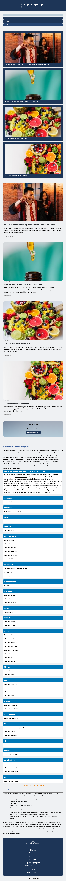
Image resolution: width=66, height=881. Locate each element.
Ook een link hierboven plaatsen (33, 786)
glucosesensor (8, 572)
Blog (5, 18)
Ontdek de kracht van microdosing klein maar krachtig (23, 284)
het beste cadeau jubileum (12, 764)
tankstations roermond (11, 521)
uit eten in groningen (10, 684)
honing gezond (8, 576)
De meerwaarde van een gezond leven (17, 344)
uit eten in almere (9, 671)
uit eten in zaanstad (10, 768)
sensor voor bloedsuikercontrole (51, 481)
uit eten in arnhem (10, 732)
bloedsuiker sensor (21, 477)
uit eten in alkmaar (10, 602)
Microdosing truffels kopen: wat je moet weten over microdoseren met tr (29, 225)
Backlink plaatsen (33, 432)
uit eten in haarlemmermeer (12, 692)
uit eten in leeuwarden (11, 771)
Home (6, 15)
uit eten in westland (10, 735)
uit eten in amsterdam (11, 544)
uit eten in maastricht (11, 709)
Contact (7, 21)
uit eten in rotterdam (10, 551)
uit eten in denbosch (10, 646)
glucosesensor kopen (11, 781)
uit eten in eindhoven (10, 639)
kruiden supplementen (11, 718)
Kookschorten (8, 612)
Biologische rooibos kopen (12, 511)
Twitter (33, 856)
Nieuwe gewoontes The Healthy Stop (16, 568)
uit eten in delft (9, 559)
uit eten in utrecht (10, 547)
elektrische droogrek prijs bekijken (15, 728)
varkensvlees (8, 745)
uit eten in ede (8, 657)
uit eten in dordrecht (10, 555)
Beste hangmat (9, 540)
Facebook (34, 853)
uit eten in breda (9, 675)
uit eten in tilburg (9, 530)
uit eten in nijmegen (10, 595)
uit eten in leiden (9, 654)
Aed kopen (7, 585)
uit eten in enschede (10, 705)
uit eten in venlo (9, 695)
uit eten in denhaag (10, 622)
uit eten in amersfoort (11, 642)
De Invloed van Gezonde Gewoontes (16, 403)
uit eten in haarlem (10, 599)
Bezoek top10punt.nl (10, 635)
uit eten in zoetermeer (11, 650)
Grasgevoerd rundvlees (11, 754)
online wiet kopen (9, 502)
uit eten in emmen (9, 661)
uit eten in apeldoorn (10, 688)
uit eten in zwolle (9, 625)
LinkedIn (33, 859)
